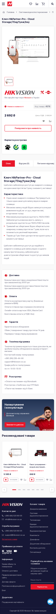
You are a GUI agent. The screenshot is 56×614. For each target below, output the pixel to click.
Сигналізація (35, 552)
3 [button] (24, 489)
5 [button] (33, 489)
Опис (8, 163)
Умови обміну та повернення (9, 565)
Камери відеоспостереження (39, 525)
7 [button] (42, 489)
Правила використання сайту (11, 576)
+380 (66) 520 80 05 (13, 516)
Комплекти (34, 535)
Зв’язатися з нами (9, 539)
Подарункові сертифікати (13, 602)
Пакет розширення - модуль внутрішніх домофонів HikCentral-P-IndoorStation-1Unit (40, 465)
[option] (15, 462)
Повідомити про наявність (28, 128)
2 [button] (19, 489)
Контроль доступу (37, 548)
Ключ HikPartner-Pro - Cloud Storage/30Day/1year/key (15, 465)
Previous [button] (4, 489)
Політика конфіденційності (13, 586)
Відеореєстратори (38, 531)
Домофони (34, 539)
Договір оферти (8, 582)
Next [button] (52, 489)
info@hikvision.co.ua (13, 519)
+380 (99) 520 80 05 (13, 531)
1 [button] (14, 489)
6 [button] (37, 489)
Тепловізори (35, 520)
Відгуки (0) (24, 163)
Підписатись (42, 587)
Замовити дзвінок (15, 425)
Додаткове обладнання (40, 544)
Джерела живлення (38, 509)
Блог (4, 590)
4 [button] (28, 489)
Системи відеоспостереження (39, 514)
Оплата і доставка (10, 571)
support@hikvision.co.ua (15, 535)
